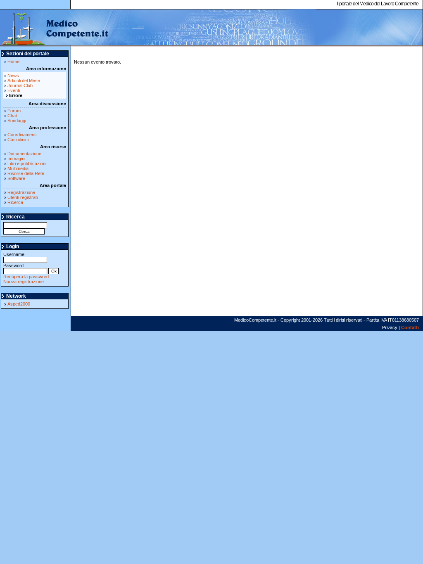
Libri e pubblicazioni (26, 163)
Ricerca (15, 202)
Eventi (13, 90)
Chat (12, 115)
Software (16, 178)
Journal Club (20, 85)
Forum (14, 110)
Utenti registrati (22, 197)
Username (13, 254)
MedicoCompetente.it (54, 28)
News (13, 75)
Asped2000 (18, 303)
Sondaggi (16, 120)
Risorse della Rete (25, 173)
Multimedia (18, 168)
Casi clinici (18, 139)
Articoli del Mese (23, 80)
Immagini (16, 158)
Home (13, 61)
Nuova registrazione (23, 281)
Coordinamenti (21, 134)
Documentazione (24, 153)
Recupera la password (26, 276)
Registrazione (21, 192)
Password (13, 265)
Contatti (410, 327)
